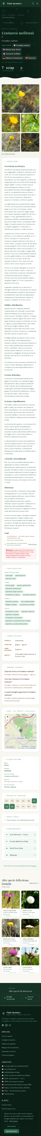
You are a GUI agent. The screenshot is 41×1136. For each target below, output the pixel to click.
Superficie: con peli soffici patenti (16, 624)
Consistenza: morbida (27, 605)
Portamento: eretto (12, 611)
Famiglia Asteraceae (10, 998)
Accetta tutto (11, 1131)
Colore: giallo (10, 585)
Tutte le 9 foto (9, 154)
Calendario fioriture (9, 1051)
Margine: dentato (11, 605)
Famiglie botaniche (8, 1040)
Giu (34, 801)
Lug (6, 806)
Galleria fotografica (9, 1044)
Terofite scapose (10, 787)
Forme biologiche (8, 1055)
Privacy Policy (7, 1105)
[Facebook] (3, 1025)
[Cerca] (33, 4)
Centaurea (21, 15)
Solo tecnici (11, 1126)
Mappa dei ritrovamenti (10, 1048)
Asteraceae (11, 15)
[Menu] (37, 4)
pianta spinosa (20, 575)
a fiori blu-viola (10, 578)
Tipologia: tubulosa (29, 595)
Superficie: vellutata (12, 614)
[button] (20, 730)
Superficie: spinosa (12, 601)
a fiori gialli (9, 575)
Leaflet (22, 748)
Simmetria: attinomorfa (13, 588)
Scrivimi (33, 866)
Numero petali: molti (23, 585)
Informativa (13, 1121)
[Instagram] (6, 1025)
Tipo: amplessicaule (27, 601)
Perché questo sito (8, 1109)
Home (3, 15)
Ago (12, 806)
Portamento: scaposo (13, 595)
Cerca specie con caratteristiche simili (20, 820)
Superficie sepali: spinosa (14, 592)
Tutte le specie (30, 998)
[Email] (10, 1025)
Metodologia (32, 544)
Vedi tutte (33, 883)
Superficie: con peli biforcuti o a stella (18, 621)
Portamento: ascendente (14, 618)
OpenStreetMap (31, 748)
